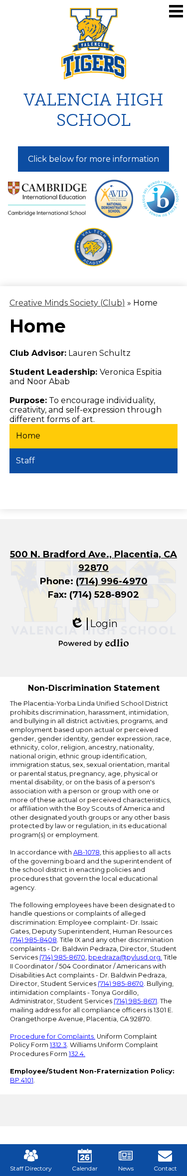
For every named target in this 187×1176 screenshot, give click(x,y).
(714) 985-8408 (33, 940)
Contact (165, 1168)
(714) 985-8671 (135, 1001)
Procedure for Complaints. (52, 1036)
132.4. (77, 1054)
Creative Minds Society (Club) (67, 303)
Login (94, 624)
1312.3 (58, 1045)
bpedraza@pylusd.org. (125, 957)
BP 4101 (21, 1080)
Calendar (85, 1168)
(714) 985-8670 (62, 957)
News (126, 1168)
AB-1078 (86, 852)
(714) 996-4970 (112, 581)
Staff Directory (31, 1168)
